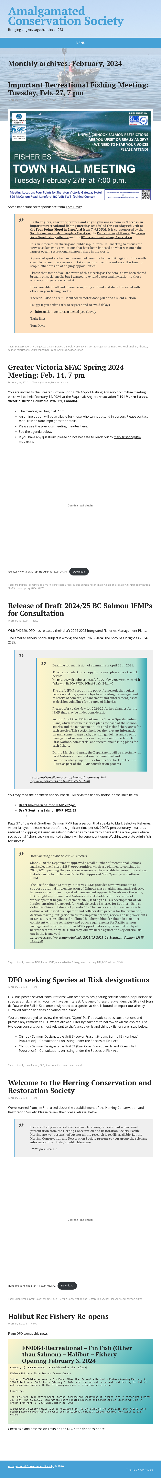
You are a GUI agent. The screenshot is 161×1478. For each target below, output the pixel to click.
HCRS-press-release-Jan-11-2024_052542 (32, 1285)
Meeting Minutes (41, 382)
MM (99, 962)
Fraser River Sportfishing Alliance (92, 346)
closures (29, 962)
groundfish (21, 584)
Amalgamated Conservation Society (65, 15)
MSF (104, 962)
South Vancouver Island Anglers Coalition (60, 233)
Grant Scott (35, 1299)
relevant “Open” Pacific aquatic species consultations (97, 1017)
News (53, 100)
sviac (80, 350)
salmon (112, 962)
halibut (46, 1299)
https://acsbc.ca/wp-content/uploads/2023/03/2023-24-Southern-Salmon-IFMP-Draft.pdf (87, 939)
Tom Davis (73, 207)
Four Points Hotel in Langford (59, 229)
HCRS (54, 1299)
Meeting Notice (40, 100)
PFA (120, 346)
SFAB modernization (138, 584)
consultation (31, 1065)
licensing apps (36, 584)
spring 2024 (29, 588)
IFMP (51, 962)
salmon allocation (116, 584)
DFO (37, 962)
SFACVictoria (15, 588)
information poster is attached (57, 311)
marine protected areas (58, 584)
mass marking (88, 962)
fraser (44, 962)
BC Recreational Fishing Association (106, 237)
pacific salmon (81, 584)
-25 (74, 805)
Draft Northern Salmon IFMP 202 (44, 805)
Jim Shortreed (118, 1299)
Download (79, 571)
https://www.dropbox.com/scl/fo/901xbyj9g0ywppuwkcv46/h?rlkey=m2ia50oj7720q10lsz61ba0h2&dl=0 (96, 681)
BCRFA (58, 346)
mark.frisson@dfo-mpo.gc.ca (40, 421)
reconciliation (97, 584)
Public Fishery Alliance (113, 233)
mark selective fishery (67, 962)
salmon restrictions (18, 350)
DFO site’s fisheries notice (86, 1429)
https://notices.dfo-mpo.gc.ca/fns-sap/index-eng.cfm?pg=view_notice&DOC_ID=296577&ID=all (68, 779)
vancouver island (72, 1065)
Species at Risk (54, 1065)
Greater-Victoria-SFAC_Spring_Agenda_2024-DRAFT (37, 571)
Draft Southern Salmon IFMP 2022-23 (47, 810)
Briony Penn (21, 1299)
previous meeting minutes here (64, 426)
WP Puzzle (146, 1469)
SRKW (41, 588)
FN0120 (21, 630)
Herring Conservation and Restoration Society (84, 1299)
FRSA (113, 346)
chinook (68, 346)
